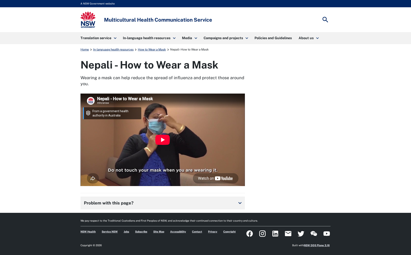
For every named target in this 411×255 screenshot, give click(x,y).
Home (84, 49)
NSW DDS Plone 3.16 (317, 245)
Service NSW (110, 231)
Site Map (158, 231)
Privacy (212, 231)
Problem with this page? (163, 203)
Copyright (229, 231)
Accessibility (178, 231)
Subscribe (141, 231)
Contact (197, 231)
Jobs (126, 231)
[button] (98, 38)
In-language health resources (113, 49)
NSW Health (88, 231)
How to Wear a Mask (152, 49)
